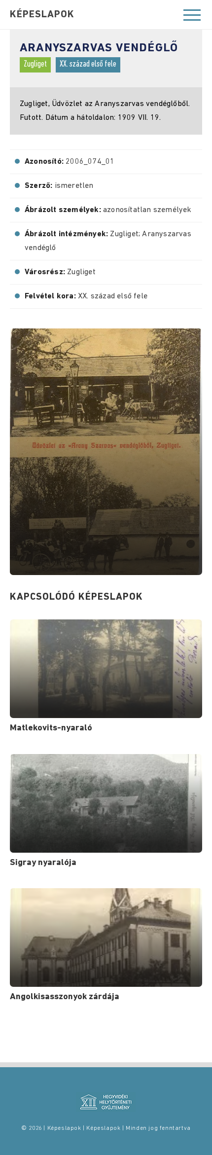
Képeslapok (42, 15)
